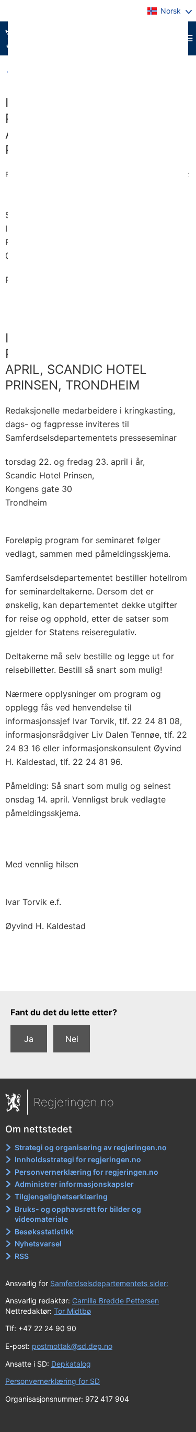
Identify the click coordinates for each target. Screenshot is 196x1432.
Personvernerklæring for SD (52, 1381)
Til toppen (98, 975)
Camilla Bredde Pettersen (115, 1300)
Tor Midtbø (72, 1311)
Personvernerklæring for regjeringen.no (86, 1171)
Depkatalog (71, 1363)
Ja (28, 1039)
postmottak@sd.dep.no (72, 1346)
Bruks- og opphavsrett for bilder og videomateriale (78, 1214)
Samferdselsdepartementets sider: (109, 1283)
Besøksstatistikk (44, 1231)
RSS (22, 1256)
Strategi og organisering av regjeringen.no (91, 1147)
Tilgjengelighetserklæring (61, 1196)
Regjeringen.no (73, 1102)
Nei (71, 1039)
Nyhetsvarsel (38, 1243)
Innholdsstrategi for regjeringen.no (78, 1159)
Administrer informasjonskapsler (74, 1183)
